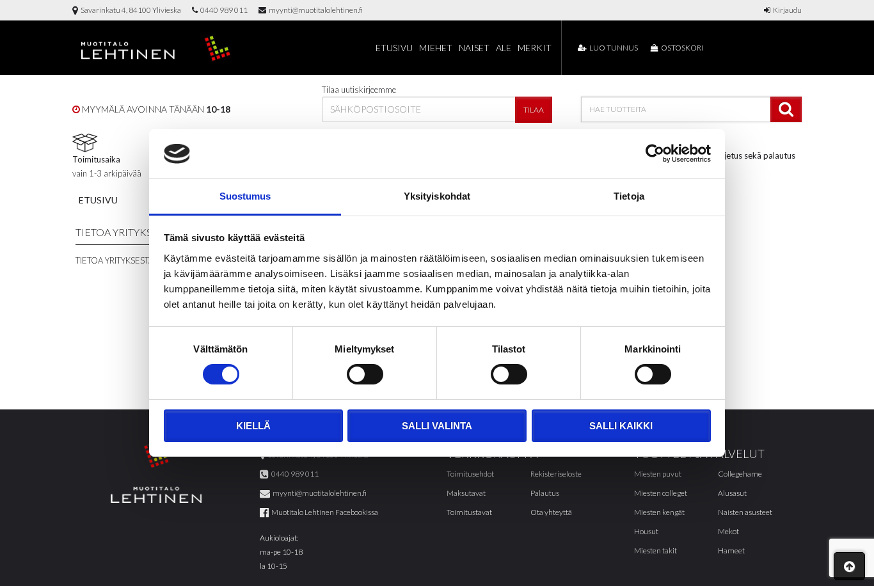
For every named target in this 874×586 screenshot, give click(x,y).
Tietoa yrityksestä (114, 260)
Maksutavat (466, 493)
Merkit (535, 47)
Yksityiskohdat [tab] (437, 196)
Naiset (474, 47)
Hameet (731, 550)
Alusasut (732, 493)
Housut (646, 531)
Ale (503, 47)
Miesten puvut (657, 474)
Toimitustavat (469, 512)
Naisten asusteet (745, 512)
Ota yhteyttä (551, 512)
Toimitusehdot (470, 474)
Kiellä (253, 425)
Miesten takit (655, 550)
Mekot (728, 531)
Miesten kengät (659, 512)
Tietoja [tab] (629, 196)
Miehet (435, 47)
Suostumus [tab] (245, 196)
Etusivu (394, 47)
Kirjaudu (786, 10)
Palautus (544, 493)
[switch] (365, 374)
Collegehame (740, 474)
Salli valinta (437, 425)
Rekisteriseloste (556, 474)
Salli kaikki (621, 425)
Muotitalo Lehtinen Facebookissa (323, 512)
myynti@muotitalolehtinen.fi (314, 10)
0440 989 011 (223, 10)
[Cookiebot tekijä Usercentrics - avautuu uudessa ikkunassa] (655, 153)
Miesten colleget (660, 493)
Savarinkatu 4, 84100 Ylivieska (129, 10)
